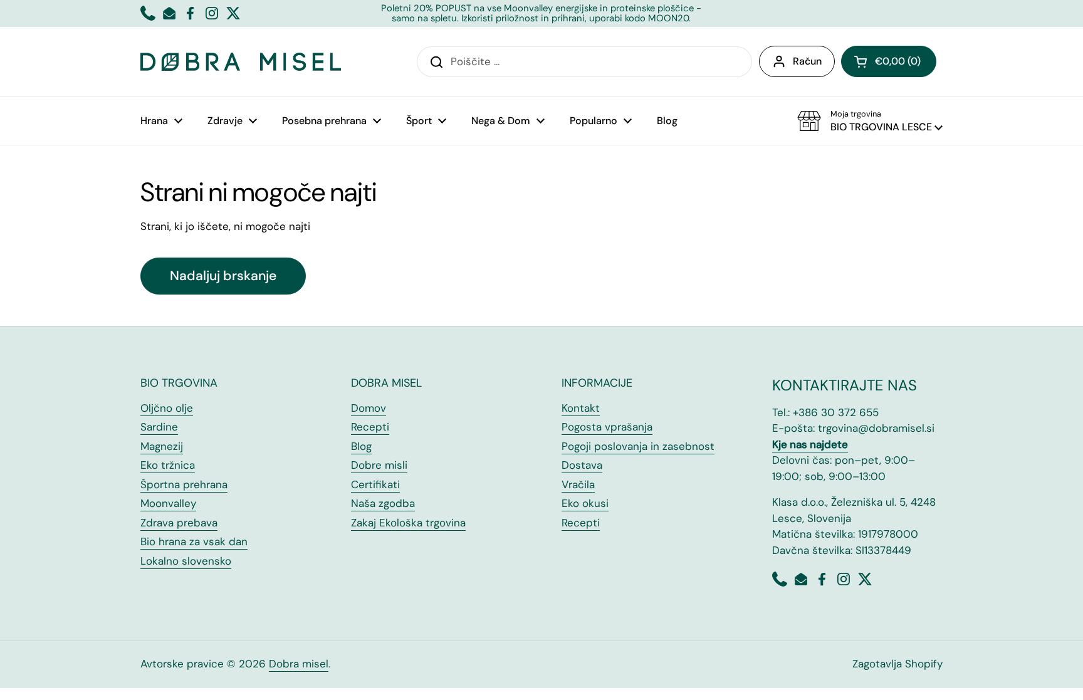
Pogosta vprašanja (607, 427)
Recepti (370, 427)
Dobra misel (298, 664)
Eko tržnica (167, 465)
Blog (361, 446)
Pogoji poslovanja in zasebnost (638, 446)
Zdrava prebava (178, 523)
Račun (807, 61)
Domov (368, 408)
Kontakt (581, 408)
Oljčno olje (166, 408)
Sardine (159, 427)
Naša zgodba (383, 503)
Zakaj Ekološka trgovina (408, 523)
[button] (888, 61)
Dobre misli (379, 465)
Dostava (582, 465)
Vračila (578, 484)
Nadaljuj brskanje (223, 276)
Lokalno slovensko (185, 561)
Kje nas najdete (810, 444)
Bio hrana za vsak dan (194, 541)
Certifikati (375, 484)
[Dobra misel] (240, 62)
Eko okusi (585, 503)
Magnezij (161, 446)
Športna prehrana (184, 484)
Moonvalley (168, 503)
